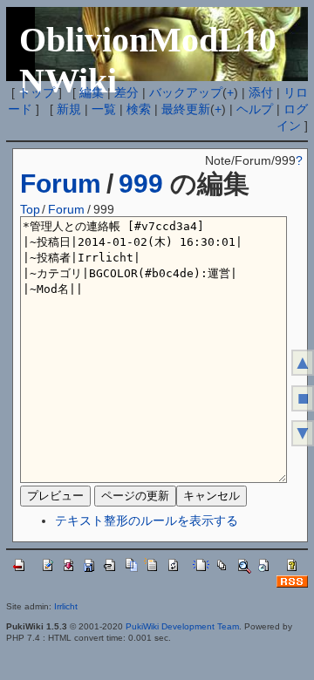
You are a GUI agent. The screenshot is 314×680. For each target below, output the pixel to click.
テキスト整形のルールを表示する (146, 520)
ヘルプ (254, 109)
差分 (126, 92)
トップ (36, 92)
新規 (69, 109)
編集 (91, 92)
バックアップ (185, 92)
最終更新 (185, 109)
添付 (261, 92)
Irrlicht (66, 606)
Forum (60, 183)
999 (141, 183)
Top (30, 209)
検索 (138, 109)
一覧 (104, 109)
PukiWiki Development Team (182, 626)
